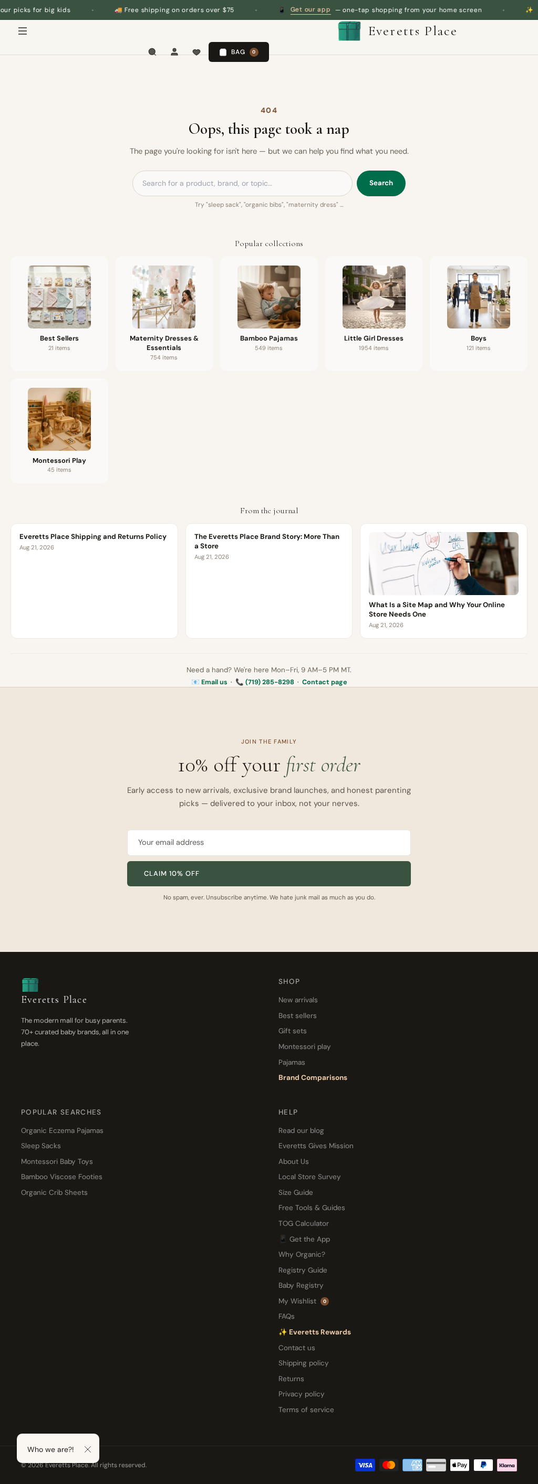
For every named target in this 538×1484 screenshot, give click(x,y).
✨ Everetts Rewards (314, 1332)
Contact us (296, 1347)
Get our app (278, 9)
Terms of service (306, 1409)
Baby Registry (301, 1285)
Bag (243, 52)
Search (381, 182)
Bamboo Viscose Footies (61, 1176)
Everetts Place (413, 31)
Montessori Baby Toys (57, 1161)
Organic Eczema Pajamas (62, 1130)
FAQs (286, 1316)
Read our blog (301, 1130)
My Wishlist (302, 1301)
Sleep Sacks (41, 1145)
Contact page (324, 682)
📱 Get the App (304, 1239)
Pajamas (291, 1062)
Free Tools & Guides (311, 1207)
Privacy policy (301, 1394)
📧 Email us (209, 682)
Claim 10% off (172, 873)
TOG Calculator (303, 1223)
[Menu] (23, 31)
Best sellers (297, 1015)
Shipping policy (303, 1363)
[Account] (174, 52)
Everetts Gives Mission (316, 1145)
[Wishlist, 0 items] (196, 52)
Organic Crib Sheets (54, 1192)
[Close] (87, 1449)
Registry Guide (302, 1270)
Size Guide (295, 1192)
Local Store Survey (309, 1176)
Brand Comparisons (312, 1077)
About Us (293, 1161)
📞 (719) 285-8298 (264, 682)
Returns (291, 1378)
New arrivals (298, 999)
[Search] (152, 52)
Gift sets (292, 1030)
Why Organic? (301, 1254)
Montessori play (304, 1046)
